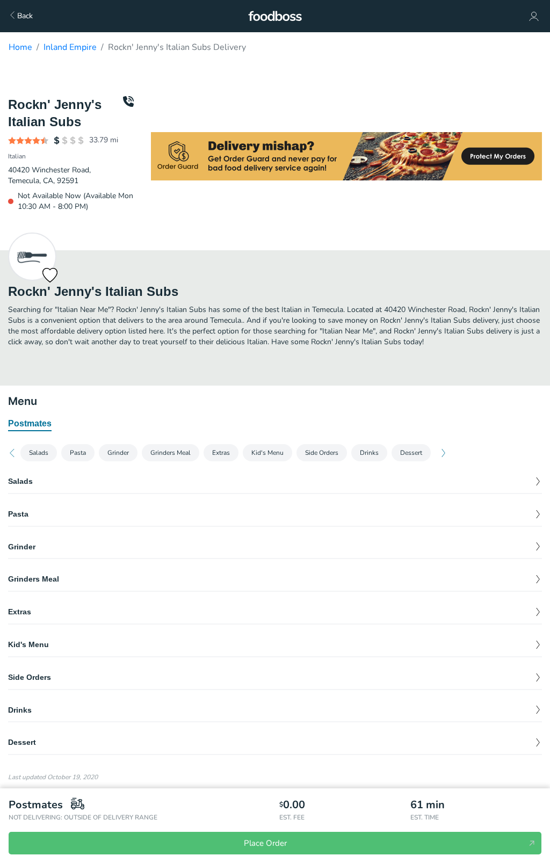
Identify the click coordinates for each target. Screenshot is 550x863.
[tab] (30, 424)
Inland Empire (70, 47)
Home (20, 47)
